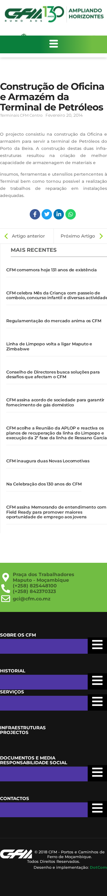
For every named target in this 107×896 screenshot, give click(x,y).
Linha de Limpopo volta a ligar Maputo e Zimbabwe (49, 346)
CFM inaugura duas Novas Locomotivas (47, 461)
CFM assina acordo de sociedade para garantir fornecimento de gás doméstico (55, 402)
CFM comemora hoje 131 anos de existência (51, 270)
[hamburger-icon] (53, 44)
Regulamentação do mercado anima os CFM (53, 320)
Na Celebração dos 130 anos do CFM (43, 484)
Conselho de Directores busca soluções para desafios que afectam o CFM (53, 374)
